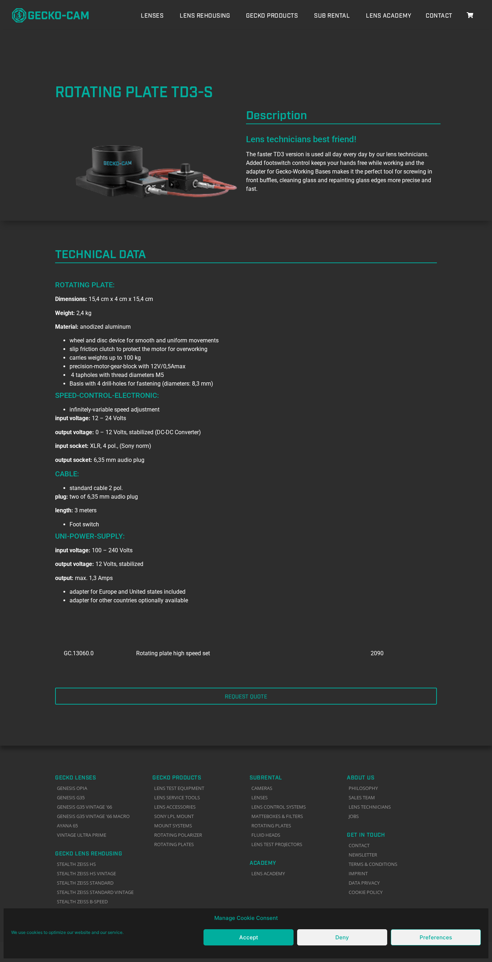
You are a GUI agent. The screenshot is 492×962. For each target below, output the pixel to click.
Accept (248, 937)
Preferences (436, 937)
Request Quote (246, 696)
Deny (342, 937)
